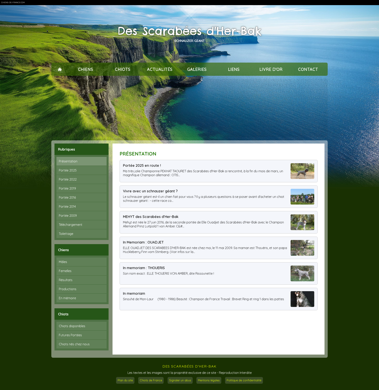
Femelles (65, 271)
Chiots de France (151, 380)
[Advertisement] (189, 108)
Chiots (122, 69)
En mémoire (67, 298)
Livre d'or (270, 69)
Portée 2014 (67, 206)
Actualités (159, 69)
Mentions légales (209, 380)
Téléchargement (70, 225)
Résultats (65, 280)
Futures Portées (70, 335)
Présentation (68, 161)
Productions (67, 289)
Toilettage (66, 234)
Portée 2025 (68, 170)
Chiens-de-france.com (13, 2)
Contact (308, 69)
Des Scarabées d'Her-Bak (189, 31)
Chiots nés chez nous (74, 344)
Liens (233, 69)
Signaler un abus (180, 380)
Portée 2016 (67, 197)
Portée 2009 (68, 216)
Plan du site (125, 380)
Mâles (63, 262)
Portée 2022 (68, 179)
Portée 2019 (67, 188)
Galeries (196, 69)
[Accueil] (60, 69)
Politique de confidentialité (244, 380)
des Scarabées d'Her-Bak (189, 366)
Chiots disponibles (72, 326)
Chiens (85, 69)
